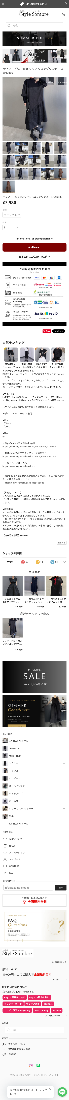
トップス (13, 771)
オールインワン (17, 786)
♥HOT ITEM (15, 756)
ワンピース (14, 778)
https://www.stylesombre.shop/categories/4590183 (29, 456)
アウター (13, 763)
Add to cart (34, 247)
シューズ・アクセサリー (21, 808)
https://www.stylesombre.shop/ (19, 466)
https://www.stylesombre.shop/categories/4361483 (29, 446)
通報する (61, 543)
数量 (5, 222)
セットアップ (16, 793)
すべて (10, 562)
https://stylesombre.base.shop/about (24, 483)
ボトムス (13, 801)
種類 (5, 210)
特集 (11, 816)
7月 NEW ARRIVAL (18, 741)
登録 (61, 887)
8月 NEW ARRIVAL (18, 823)
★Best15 (14, 748)
